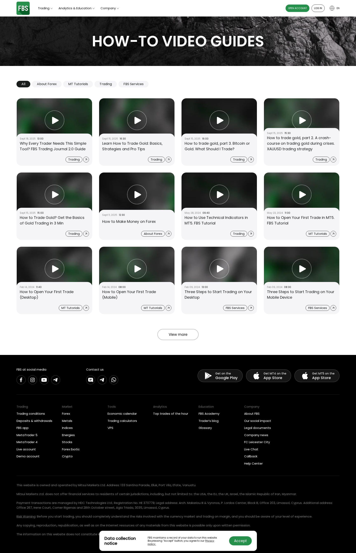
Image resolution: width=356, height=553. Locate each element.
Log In (318, 8)
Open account (297, 8)
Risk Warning (25, 516)
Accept (240, 540)
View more (178, 334)
